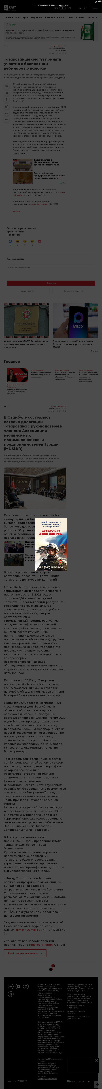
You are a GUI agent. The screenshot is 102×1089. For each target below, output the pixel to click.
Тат (69, 8)
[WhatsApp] (6, 106)
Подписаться (83, 1069)
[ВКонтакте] (6, 86)
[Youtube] (18, 986)
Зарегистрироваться (74, 291)
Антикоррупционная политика (76, 1012)
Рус (56, 8)
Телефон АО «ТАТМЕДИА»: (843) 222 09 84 (78, 1018)
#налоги (16, 211)
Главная (8, 17)
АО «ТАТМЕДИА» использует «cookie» (50, 1060)
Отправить (51, 283)
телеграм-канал (39, 204)
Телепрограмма (76, 17)
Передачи (37, 17)
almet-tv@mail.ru (28, 930)
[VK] (11, 986)
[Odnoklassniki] (26, 986)
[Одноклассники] (6, 99)
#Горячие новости (58, 46)
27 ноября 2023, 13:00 (57, 408)
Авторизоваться (28, 291)
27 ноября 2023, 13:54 (57, 48)
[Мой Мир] (6, 113)
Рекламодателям (55, 17)
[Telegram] (6, 93)
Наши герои (22, 17)
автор (6, 46)
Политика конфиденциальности (47, 1078)
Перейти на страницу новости (23, 953)
